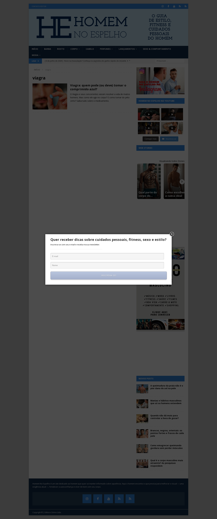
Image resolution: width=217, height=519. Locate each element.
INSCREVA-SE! (108, 275)
